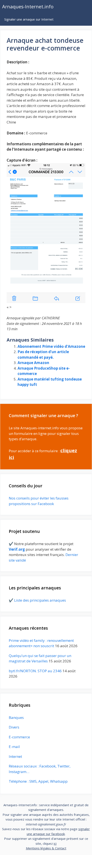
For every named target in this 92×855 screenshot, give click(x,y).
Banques (16, 717)
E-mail (14, 746)
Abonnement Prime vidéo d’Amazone (51, 346)
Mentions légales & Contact (46, 848)
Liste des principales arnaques (40, 600)
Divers (14, 727)
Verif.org (17, 549)
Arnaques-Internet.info (27, 6)
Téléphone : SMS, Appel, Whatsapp (38, 781)
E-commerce (19, 737)
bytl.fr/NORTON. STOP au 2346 (35, 670)
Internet (15, 756)
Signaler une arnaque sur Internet (28, 19)
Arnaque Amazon (33, 362)
